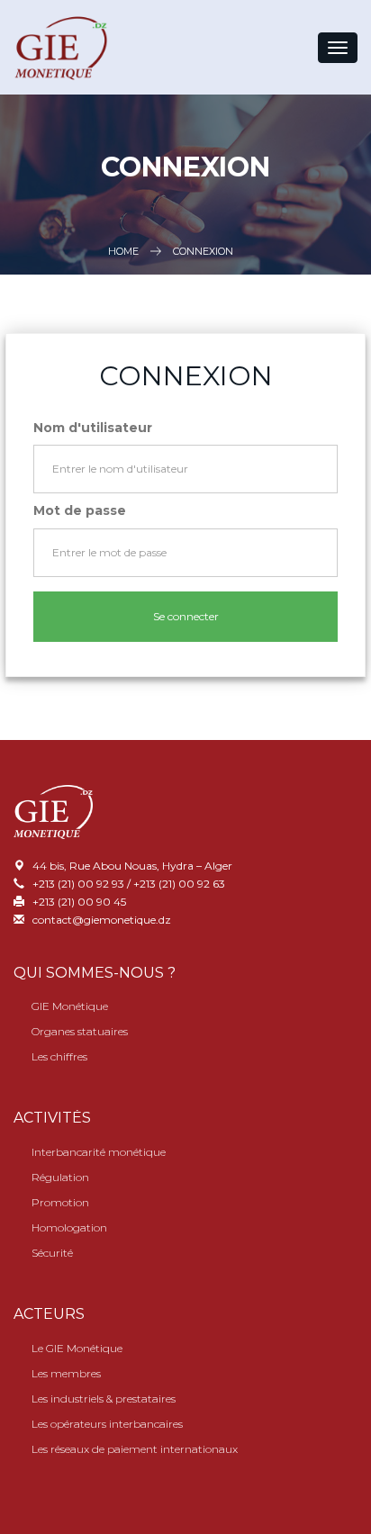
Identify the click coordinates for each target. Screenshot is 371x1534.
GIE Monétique (70, 1006)
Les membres (66, 1373)
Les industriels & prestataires (104, 1398)
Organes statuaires (80, 1031)
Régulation (60, 1177)
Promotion (60, 1202)
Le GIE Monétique (77, 1348)
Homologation (69, 1227)
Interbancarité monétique (99, 1152)
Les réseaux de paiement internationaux (135, 1449)
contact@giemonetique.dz (101, 919)
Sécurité (52, 1252)
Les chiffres (59, 1056)
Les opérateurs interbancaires (107, 1423)
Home (123, 251)
